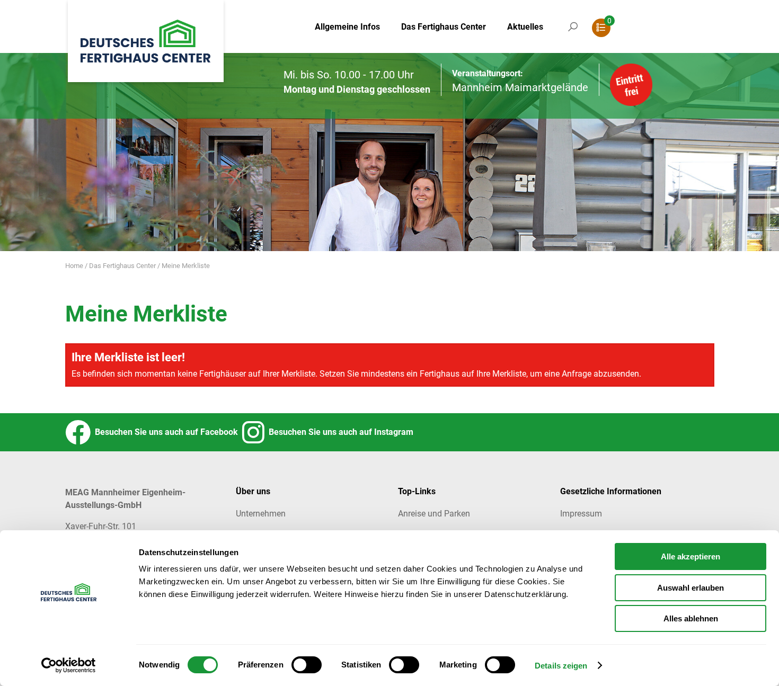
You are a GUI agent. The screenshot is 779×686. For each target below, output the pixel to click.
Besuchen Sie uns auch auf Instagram (338, 432)
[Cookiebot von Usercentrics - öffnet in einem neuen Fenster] (68, 665)
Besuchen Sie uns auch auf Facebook (164, 432)
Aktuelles (525, 27)
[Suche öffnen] (573, 37)
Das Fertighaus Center (443, 27)
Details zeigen (561, 665)
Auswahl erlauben (690, 587)
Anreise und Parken (434, 514)
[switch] (306, 664)
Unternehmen (261, 514)
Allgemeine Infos (347, 27)
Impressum (581, 514)
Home (74, 266)
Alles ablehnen (690, 618)
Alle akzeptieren (690, 556)
